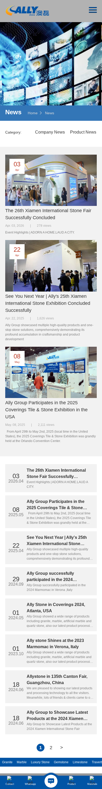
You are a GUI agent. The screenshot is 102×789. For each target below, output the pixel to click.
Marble (22, 762)
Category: (13, 132)
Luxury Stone (40, 762)
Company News (50, 132)
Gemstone (61, 762)
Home (33, 113)
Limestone (80, 762)
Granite (7, 762)
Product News (83, 132)
